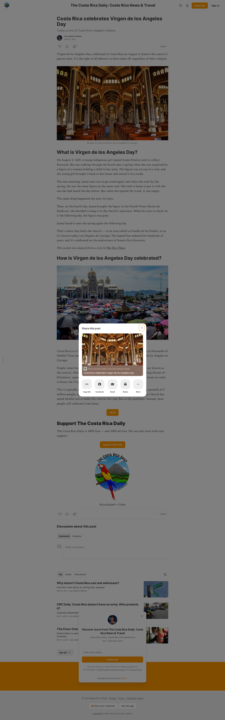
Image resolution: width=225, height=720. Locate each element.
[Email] (112, 384)
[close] (141, 327)
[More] (138, 384)
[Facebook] (100, 384)
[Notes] (125, 384)
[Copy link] (87, 384)
